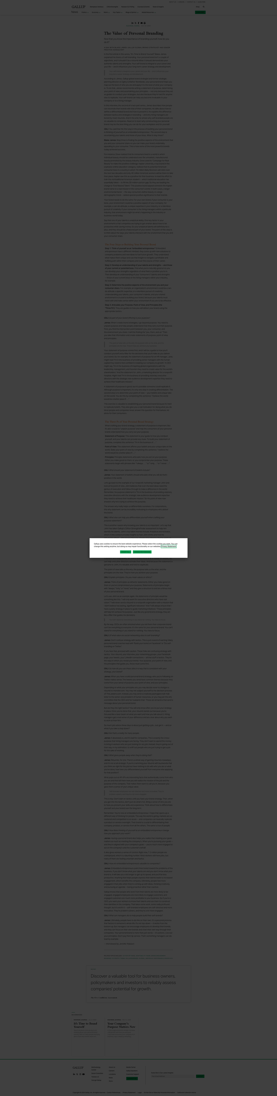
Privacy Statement (168, 546)
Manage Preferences (142, 552)
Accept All (125, 552)
